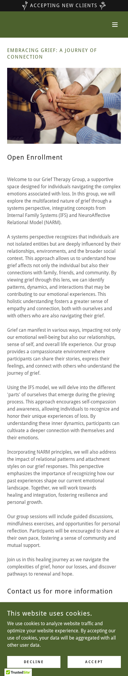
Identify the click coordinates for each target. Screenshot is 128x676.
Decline (34, 662)
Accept (94, 662)
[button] (115, 24)
